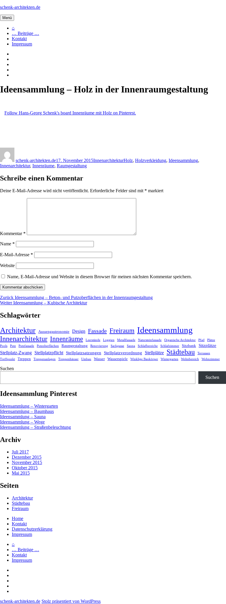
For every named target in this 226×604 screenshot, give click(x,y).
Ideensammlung (183, 160)
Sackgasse (117, 345)
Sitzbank (189, 345)
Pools (3, 345)
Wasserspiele (117, 359)
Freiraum (121, 330)
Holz (128, 160)
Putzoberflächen (48, 345)
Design (78, 331)
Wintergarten (169, 359)
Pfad (201, 340)
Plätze (211, 340)
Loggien (108, 340)
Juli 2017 (20, 451)
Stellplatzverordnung (123, 352)
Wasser (99, 359)
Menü (7, 18)
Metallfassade (126, 340)
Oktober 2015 (25, 467)
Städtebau (181, 352)
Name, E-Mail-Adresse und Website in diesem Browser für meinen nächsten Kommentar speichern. (99, 276)
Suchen (7, 368)
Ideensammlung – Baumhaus (27, 411)
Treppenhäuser (68, 359)
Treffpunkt (7, 359)
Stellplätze (154, 352)
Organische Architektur (180, 340)
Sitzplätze (207, 345)
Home (17, 518)
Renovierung (99, 345)
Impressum (22, 43)
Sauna (131, 345)
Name (7, 243)
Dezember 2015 (26, 457)
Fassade (97, 331)
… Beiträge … (25, 33)
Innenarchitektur (108, 160)
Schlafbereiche (148, 345)
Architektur (18, 330)
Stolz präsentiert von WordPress (71, 601)
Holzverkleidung (150, 160)
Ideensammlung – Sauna (23, 416)
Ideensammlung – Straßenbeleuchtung (35, 427)
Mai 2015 (21, 472)
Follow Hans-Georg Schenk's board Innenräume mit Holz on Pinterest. (70, 112)
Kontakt (19, 38)
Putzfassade (26, 345)
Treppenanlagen (45, 359)
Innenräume (43, 165)
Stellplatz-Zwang (16, 352)
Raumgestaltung (72, 165)
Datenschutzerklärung (32, 529)
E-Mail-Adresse (16, 254)
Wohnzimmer (211, 359)
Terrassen (203, 353)
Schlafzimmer (169, 345)
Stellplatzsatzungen (83, 352)
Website (7, 265)
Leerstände (93, 340)
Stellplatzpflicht (48, 352)
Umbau (86, 359)
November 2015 (27, 462)
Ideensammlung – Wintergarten (29, 406)
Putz (13, 345)
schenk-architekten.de (20, 7)
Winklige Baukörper (144, 359)
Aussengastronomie (53, 331)
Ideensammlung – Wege (22, 421)
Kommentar (13, 233)
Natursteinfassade (150, 340)
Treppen (24, 359)
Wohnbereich (190, 359)
